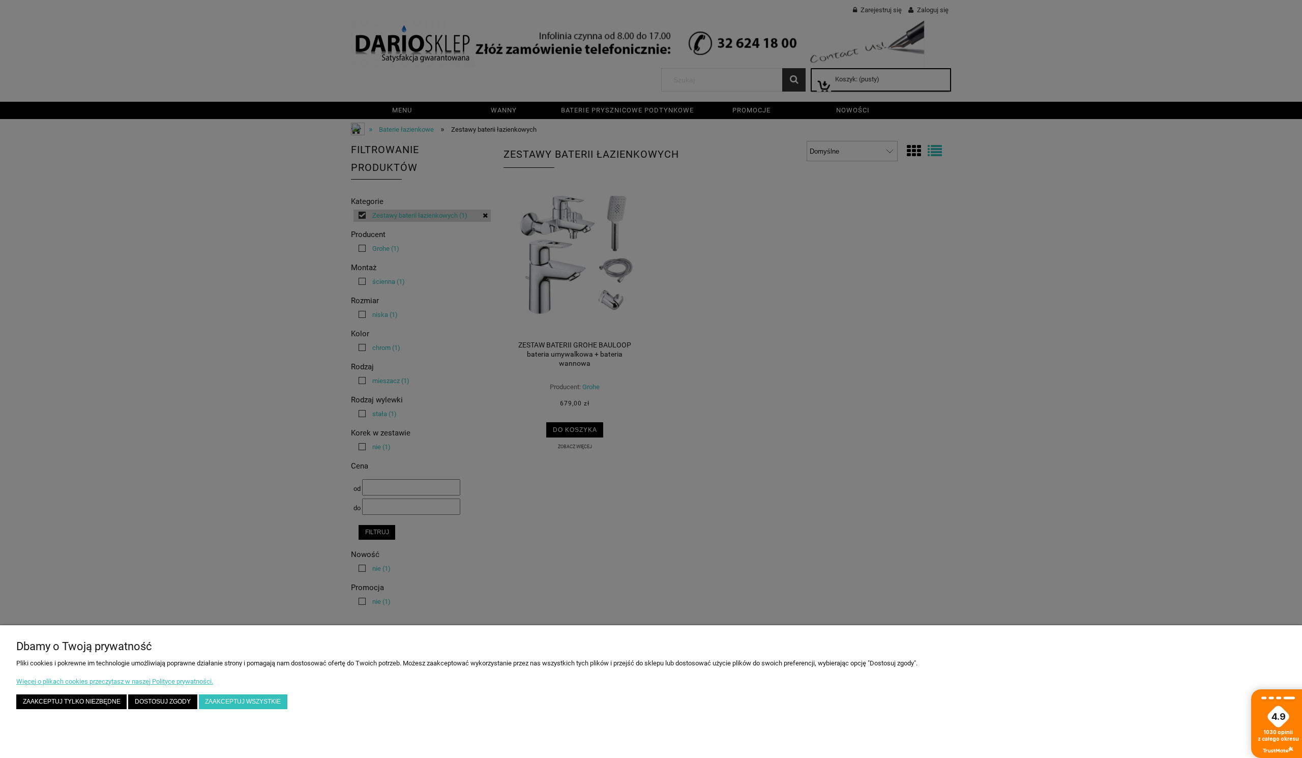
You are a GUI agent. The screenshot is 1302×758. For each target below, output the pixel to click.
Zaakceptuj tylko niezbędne (72, 701)
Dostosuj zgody (163, 701)
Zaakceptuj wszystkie (243, 701)
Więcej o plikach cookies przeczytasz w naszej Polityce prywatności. (114, 681)
